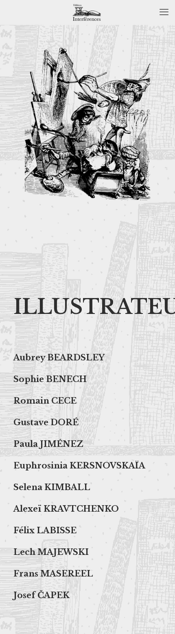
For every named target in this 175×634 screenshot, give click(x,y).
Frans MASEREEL (53, 574)
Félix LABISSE (45, 530)
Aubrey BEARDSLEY (59, 357)
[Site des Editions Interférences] (87, 12)
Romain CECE (45, 401)
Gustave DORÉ (46, 422)
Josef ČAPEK (41, 595)
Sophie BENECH (50, 379)
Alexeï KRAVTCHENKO (66, 509)
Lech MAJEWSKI (51, 552)
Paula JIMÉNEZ (48, 444)
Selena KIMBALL (51, 487)
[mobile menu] (164, 12)
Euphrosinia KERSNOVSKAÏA (79, 466)
